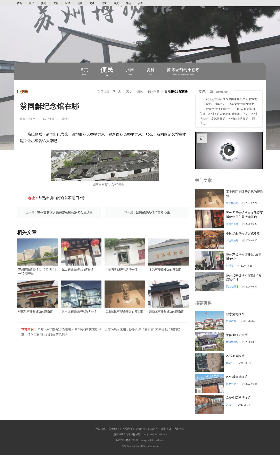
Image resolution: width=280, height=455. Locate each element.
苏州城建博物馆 (237, 377)
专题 (128, 3)
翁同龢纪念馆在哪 (176, 91)
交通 (92, 3)
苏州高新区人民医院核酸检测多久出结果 (65, 212)
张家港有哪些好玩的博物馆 (35, 311)
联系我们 (127, 428)
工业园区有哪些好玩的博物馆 (124, 311)
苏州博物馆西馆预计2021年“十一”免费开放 (37, 271)
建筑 (104, 3)
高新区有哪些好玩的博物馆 (166, 311)
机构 (79, 3)
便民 (31, 3)
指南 (43, 3)
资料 (55, 3)
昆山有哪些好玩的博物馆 (77, 269)
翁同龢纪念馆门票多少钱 (153, 212)
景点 (116, 3)
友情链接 (140, 428)
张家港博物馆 (235, 314)
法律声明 (153, 428)
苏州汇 (117, 91)
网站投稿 (101, 428)
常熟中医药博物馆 (238, 397)
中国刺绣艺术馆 (237, 335)
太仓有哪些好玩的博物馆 (121, 269)
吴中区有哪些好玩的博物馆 (79, 311)
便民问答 (153, 91)
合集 (140, 3)
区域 (67, 3)
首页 (19, 3)
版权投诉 (166, 428)
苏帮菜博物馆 (235, 356)
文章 (129, 91)
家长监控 (179, 428)
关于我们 (114, 428)
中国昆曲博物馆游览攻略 (243, 233)
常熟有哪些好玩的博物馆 (165, 269)
